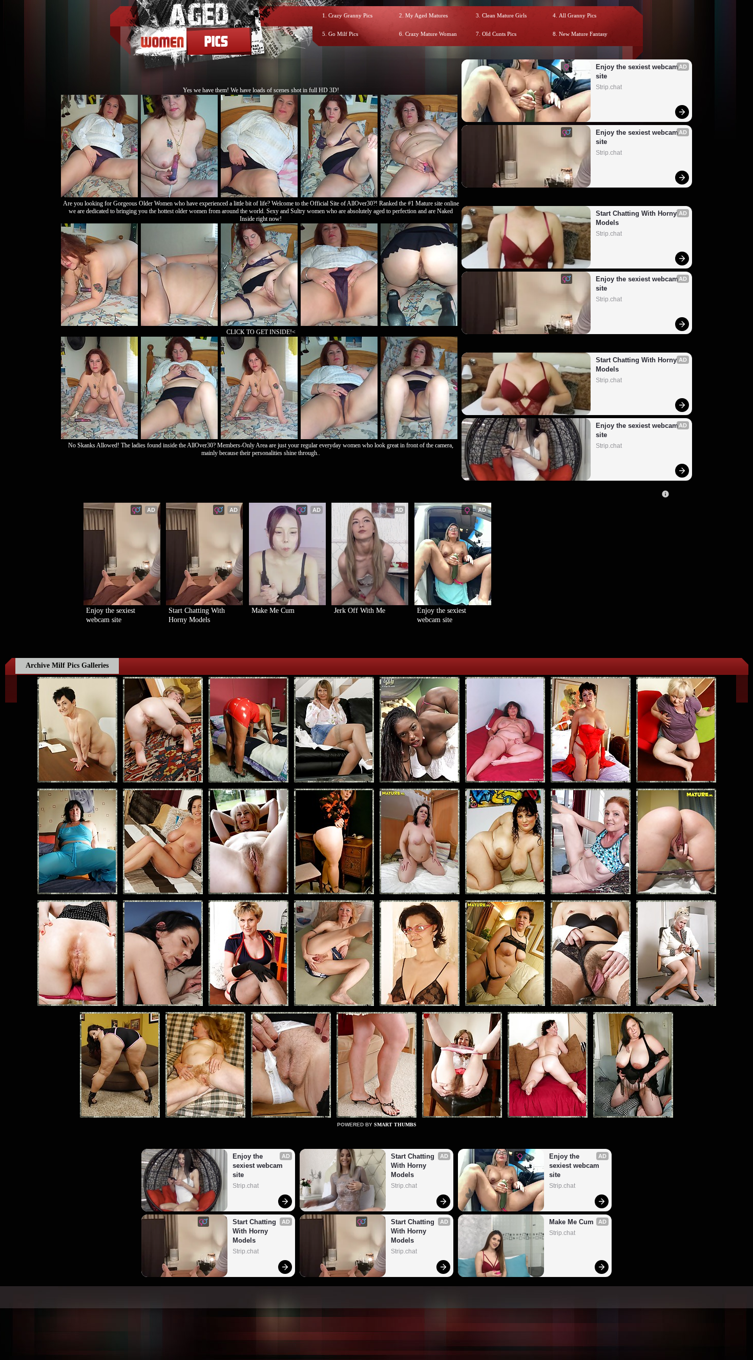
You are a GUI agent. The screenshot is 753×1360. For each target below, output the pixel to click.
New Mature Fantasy (583, 34)
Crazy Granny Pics (350, 15)
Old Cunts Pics (499, 34)
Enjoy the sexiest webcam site (638, 71)
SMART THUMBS (395, 1124)
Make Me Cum (273, 610)
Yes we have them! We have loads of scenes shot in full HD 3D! (261, 90)
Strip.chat (609, 87)
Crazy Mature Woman (431, 34)
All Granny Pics (577, 15)
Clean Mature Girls (504, 15)
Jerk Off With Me (359, 610)
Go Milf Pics (343, 34)
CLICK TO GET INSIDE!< (261, 332)
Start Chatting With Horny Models (637, 218)
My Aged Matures (426, 15)
